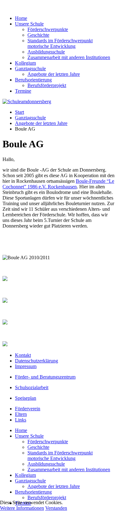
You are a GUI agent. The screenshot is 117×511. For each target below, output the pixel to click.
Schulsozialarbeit (31, 387)
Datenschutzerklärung (36, 360)
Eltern (21, 414)
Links (20, 419)
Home (21, 18)
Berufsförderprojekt (46, 85)
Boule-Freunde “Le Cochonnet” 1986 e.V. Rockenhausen (58, 183)
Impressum (26, 366)
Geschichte (38, 35)
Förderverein (27, 408)
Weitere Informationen (22, 508)
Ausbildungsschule (46, 51)
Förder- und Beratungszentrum (45, 377)
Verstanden (56, 508)
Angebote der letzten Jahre (53, 74)
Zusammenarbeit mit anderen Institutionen (68, 57)
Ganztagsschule (30, 68)
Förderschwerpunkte (47, 29)
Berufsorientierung (33, 79)
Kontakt (23, 355)
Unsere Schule (29, 23)
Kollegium (25, 63)
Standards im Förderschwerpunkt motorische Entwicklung (60, 43)
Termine (23, 91)
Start (19, 112)
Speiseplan (25, 398)
